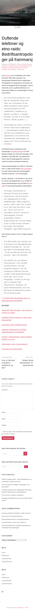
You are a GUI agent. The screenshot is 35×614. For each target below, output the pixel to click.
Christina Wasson (17, 151)
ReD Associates (26, 169)
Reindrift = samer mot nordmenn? (16, 522)
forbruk (5, 67)
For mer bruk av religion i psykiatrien (13, 495)
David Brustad (6, 525)
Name (4, 412)
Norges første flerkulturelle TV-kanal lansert (26, 361)
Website (4, 425)
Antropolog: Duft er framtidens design (14, 325)
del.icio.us (8, 75)
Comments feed (6, 558)
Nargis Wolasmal (7, 519)
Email (4, 418)
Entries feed (5, 555)
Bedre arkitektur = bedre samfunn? (20, 513)
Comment (5, 389)
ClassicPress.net (7, 561)
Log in (3, 552)
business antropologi (9, 66)
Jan (3, 522)
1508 (22, 181)
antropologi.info (17, 13)
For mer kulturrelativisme (15, 516)
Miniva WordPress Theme (21, 607)
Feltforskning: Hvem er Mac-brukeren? (15, 344)
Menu (18, 27)
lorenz (24, 64)
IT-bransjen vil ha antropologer (12, 349)
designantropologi (25, 66)
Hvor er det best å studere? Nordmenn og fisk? (8, 363)
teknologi (20, 69)
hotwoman (5, 513)
